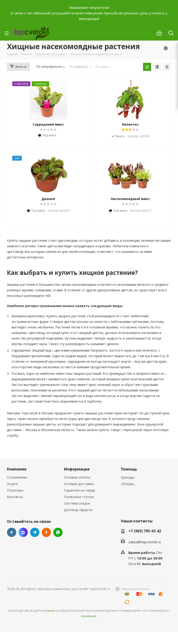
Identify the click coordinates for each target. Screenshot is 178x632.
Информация (77, 469)
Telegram (34, 532)
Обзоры (127, 483)
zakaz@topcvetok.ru (144, 542)
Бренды (127, 477)
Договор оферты (78, 509)
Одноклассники (46, 532)
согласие (49, 611)
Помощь (129, 469)
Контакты (15, 496)
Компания (16, 469)
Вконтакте (11, 532)
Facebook (23, 532)
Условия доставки (79, 483)
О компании (17, 477)
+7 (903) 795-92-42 (144, 531)
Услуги (12, 483)
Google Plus (58, 532)
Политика (15, 490)
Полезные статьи (79, 496)
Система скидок (77, 503)
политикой (88, 616)
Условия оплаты (77, 477)
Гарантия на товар (79, 490)
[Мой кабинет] (159, 33)
